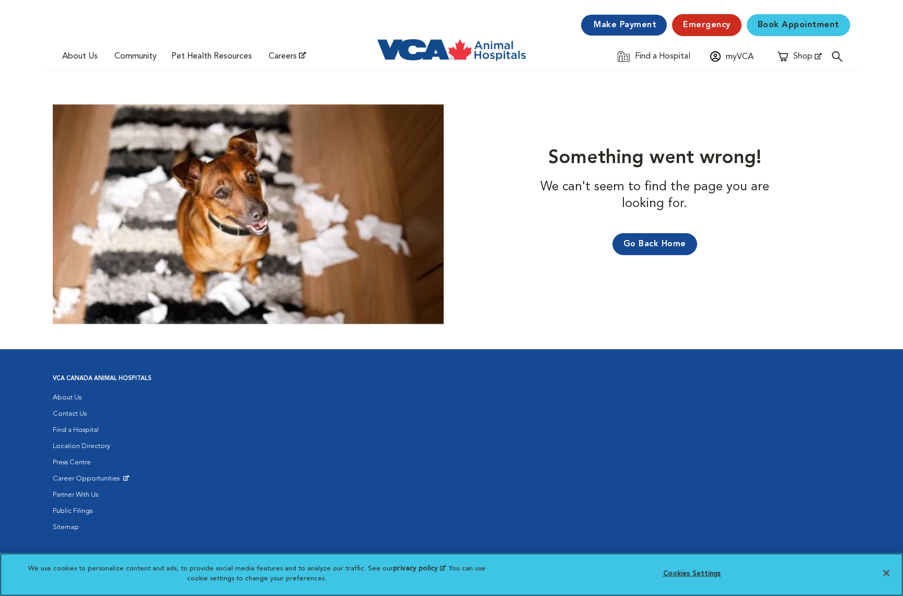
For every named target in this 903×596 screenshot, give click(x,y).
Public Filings (72, 511)
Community (135, 56)
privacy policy (419, 568)
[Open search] (839, 56)
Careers (283, 56)
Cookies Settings (692, 573)
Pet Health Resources (211, 56)
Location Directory (81, 446)
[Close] (886, 572)
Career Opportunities (88, 481)
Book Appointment (798, 25)
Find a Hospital (76, 430)
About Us (80, 56)
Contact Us (70, 413)
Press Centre (72, 462)
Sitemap (66, 527)
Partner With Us (75, 494)
